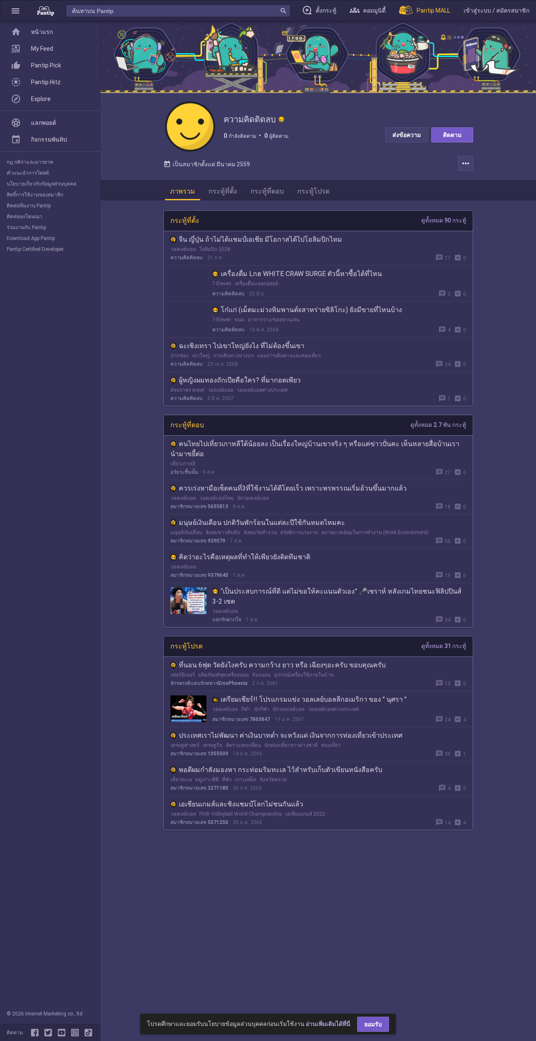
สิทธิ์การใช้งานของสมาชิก (35, 195)
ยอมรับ (373, 1024)
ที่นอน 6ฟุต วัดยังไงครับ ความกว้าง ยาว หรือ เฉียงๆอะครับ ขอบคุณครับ (282, 665)
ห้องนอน (261, 675)
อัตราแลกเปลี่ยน (243, 745)
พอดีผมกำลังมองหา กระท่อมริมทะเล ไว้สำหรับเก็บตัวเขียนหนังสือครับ (280, 770)
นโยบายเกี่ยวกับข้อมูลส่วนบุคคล (41, 184)
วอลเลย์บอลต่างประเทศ (262, 390)
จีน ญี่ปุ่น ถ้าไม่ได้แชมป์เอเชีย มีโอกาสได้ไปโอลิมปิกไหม (260, 239)
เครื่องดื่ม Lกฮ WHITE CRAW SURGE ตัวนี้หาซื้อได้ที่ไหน (301, 274)
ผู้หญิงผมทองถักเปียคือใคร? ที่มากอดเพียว (240, 380)
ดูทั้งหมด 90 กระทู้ (443, 220)
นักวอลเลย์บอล (253, 498)
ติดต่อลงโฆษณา (24, 217)
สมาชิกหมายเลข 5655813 (199, 506)
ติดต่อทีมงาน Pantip (29, 206)
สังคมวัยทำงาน (260, 532)
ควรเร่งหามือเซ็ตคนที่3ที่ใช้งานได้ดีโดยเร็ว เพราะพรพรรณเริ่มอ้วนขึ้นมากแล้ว (293, 488)
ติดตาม (452, 135)
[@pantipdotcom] (76, 1033)
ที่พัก (227, 780)
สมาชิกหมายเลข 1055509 (199, 754)
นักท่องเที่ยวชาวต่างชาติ (291, 745)
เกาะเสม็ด (245, 780)
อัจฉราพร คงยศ (187, 390)
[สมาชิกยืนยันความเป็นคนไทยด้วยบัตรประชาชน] (281, 119)
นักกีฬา (261, 709)
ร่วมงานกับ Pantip (26, 227)
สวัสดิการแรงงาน (299, 532)
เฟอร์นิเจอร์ (182, 675)
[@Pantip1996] (50, 1033)
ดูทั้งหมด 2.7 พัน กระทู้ (438, 425)
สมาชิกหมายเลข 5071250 (199, 822)
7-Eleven (221, 284)
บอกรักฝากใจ (226, 620)
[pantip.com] (46, 10)
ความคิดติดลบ (186, 258)
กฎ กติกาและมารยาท (30, 162)
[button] (15, 10)
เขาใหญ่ (201, 356)
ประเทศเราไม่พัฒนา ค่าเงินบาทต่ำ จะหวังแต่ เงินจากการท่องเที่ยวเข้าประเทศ (290, 735)
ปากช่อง (179, 356)
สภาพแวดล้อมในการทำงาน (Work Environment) (374, 532)
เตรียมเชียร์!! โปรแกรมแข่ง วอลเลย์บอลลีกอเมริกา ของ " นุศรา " (314, 699)
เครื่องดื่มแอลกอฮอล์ (256, 284)
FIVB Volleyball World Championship (240, 814)
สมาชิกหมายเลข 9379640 (199, 575)
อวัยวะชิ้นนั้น (184, 472)
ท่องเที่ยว (331, 745)
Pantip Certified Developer (35, 249)
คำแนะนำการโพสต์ (28, 173)
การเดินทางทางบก (233, 356)
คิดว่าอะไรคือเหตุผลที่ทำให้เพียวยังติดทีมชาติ (244, 557)
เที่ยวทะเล (181, 780)
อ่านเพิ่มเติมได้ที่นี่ (328, 1023)
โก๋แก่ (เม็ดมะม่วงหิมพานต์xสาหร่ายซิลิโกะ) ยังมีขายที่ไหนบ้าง (311, 310)
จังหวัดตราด (273, 780)
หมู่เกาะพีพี (207, 780)
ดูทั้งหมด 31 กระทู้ (443, 646)
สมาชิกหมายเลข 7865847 (241, 719)
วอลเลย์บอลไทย (216, 498)
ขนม (239, 320)
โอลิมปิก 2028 (214, 249)
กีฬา (245, 709)
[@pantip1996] (88, 1033)
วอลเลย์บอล (183, 249)
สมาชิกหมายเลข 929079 (197, 541)
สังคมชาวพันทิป (223, 532)
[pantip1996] (63, 1033)
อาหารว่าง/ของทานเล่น (273, 320)
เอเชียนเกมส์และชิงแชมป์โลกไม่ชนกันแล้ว (241, 804)
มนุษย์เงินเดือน (186, 532)
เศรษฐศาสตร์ (184, 745)
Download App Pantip (31, 238)
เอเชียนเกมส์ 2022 (305, 814)
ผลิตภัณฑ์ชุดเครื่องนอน (223, 675)
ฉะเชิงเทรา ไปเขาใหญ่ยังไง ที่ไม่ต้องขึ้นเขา (241, 346)
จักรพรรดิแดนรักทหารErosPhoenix (208, 683)
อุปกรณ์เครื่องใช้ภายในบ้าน (304, 675)
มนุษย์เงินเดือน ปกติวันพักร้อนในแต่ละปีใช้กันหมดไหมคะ (262, 523)
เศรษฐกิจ (212, 745)
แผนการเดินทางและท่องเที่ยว (289, 356)
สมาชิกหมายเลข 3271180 (199, 788)
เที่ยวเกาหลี (182, 464)
